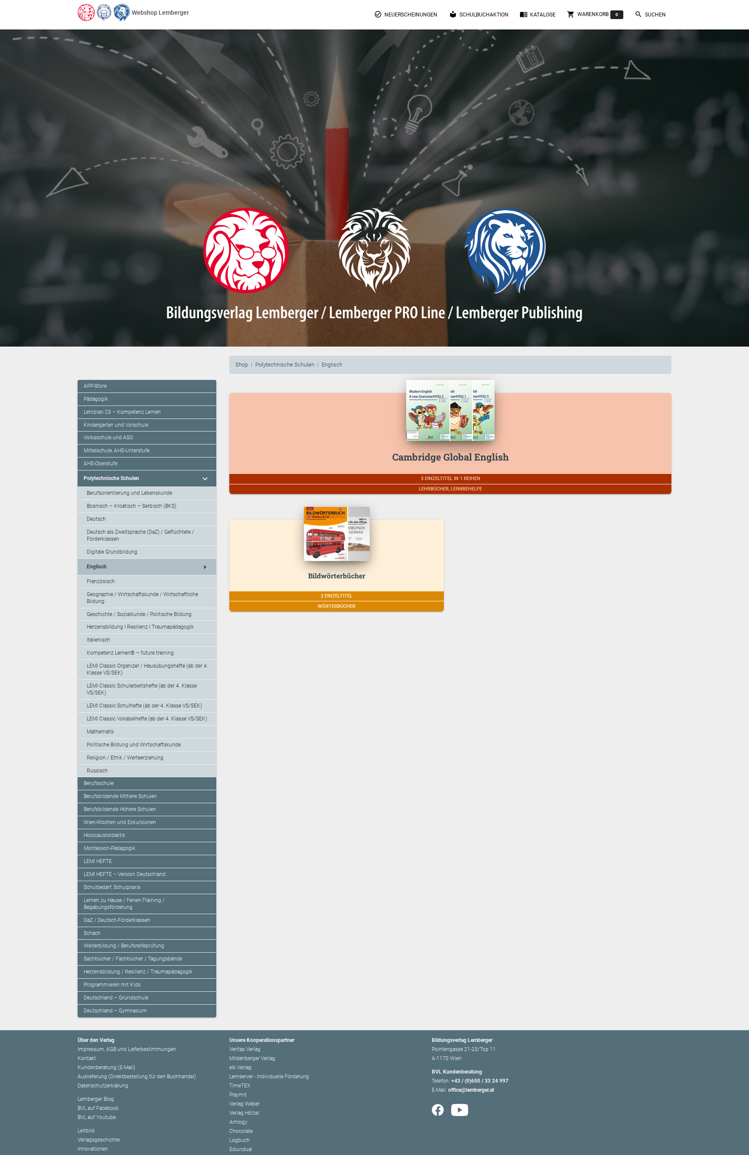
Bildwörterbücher (336, 575)
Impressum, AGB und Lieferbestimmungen (127, 1049)
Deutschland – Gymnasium (115, 1011)
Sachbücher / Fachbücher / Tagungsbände (133, 959)
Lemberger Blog (96, 1099)
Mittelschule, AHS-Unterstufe (117, 451)
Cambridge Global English (450, 457)
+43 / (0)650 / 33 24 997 (479, 1081)
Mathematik (100, 732)
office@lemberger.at (471, 1090)
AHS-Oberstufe (100, 464)
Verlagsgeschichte (99, 1140)
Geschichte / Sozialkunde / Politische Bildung (139, 614)
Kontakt (87, 1058)
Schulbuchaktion (478, 14)
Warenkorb (592, 14)
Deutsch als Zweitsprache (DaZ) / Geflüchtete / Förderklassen (140, 535)
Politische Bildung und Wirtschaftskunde (134, 745)
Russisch (97, 771)
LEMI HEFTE (98, 861)
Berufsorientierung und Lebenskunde (129, 493)
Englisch (332, 364)
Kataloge (538, 14)
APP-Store (95, 386)
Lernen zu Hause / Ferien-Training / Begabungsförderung (124, 903)
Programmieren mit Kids (112, 985)
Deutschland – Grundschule (116, 998)
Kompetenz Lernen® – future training (130, 653)
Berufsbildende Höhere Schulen (120, 809)
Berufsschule (99, 783)
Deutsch (96, 519)
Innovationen (93, 1149)
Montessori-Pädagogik (109, 848)
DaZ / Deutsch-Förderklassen (117, 920)
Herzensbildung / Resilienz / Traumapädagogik (138, 972)
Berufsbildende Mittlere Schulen (120, 796)
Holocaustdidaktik (104, 835)
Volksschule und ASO (108, 438)
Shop (241, 364)
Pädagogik (96, 399)
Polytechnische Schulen (284, 364)
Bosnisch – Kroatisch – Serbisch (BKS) (131, 506)
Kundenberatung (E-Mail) (106, 1067)
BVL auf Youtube (97, 1117)
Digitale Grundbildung (112, 552)
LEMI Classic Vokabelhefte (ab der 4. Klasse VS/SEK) (147, 719)
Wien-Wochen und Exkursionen (120, 822)
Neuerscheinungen (405, 14)
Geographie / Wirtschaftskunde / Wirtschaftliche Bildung (142, 597)
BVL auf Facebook (98, 1108)
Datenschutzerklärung (103, 1086)
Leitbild (86, 1131)
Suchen (650, 14)
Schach (92, 933)
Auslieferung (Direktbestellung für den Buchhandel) (137, 1077)
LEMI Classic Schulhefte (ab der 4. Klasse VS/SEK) (144, 706)
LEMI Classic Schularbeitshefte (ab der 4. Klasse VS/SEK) (142, 689)
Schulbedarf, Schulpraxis (112, 887)
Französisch (101, 581)
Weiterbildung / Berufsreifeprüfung (124, 946)
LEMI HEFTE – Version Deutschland (125, 874)
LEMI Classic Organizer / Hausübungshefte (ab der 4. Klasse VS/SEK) (147, 669)
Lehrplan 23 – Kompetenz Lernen (122, 412)
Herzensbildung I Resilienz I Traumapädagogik (140, 627)
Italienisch (98, 640)
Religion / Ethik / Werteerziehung (125, 758)
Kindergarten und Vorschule (116, 425)
